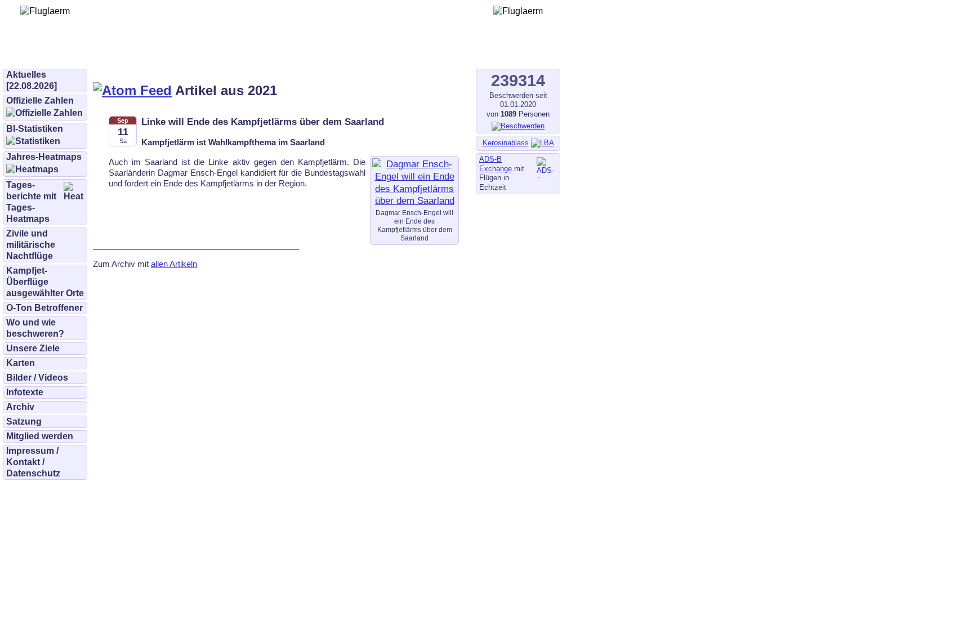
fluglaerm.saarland (394, 51)
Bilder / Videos (37, 377)
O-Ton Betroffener (44, 308)
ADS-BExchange (495, 164)
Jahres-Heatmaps (44, 157)
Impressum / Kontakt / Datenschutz (33, 462)
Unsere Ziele (33, 348)
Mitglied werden (39, 436)
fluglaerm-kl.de (307, 51)
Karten (20, 363)
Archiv (20, 407)
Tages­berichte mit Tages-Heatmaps (31, 202)
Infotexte (24, 392)
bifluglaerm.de (160, 51)
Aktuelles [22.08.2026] (31, 80)
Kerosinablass (506, 143)
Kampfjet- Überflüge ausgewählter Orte (45, 282)
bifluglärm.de (233, 51)
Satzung (24, 421)
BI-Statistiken (34, 128)
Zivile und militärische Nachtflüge (30, 245)
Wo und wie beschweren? (35, 328)
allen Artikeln (174, 264)
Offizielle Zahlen (40, 100)
